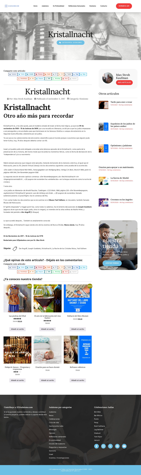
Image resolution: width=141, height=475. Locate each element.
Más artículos (124, 82)
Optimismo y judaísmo (121, 145)
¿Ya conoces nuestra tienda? (23, 279)
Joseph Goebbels (34, 248)
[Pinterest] (117, 446)
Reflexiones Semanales (77, 6)
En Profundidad (58, 6)
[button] (124, 6)
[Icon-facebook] (96, 446)
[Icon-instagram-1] (103, 446)
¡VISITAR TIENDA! (112, 263)
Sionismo (92, 6)
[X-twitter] (110, 446)
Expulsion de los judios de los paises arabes (123, 124)
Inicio (35, 6)
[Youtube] (124, 446)
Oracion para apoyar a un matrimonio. (116, 167)
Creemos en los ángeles (122, 199)
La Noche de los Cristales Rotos (64, 248)
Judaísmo (45, 6)
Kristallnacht (46, 248)
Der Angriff (23, 248)
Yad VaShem (81, 248)
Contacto (103, 6)
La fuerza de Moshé (120, 178)
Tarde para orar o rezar (121, 102)
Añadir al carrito (17, 329)
